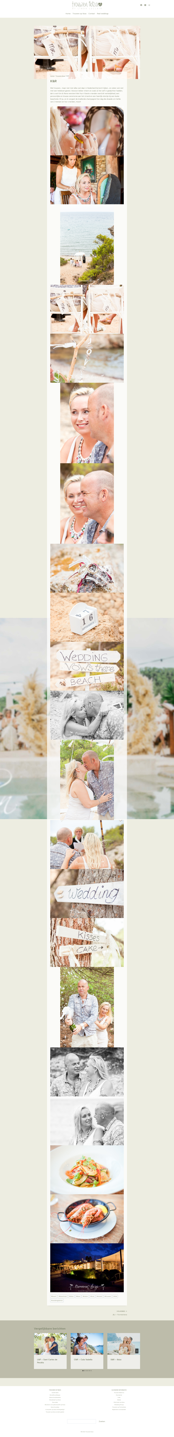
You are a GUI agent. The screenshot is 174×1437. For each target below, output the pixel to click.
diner (71, 1296)
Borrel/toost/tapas (55, 1395)
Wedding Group (119, 1404)
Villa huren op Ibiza (119, 1402)
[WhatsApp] (149, 5)
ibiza (78, 1296)
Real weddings (102, 14)
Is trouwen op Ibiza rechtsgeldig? (55, 1409)
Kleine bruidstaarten (55, 1397)
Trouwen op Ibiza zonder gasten (55, 1412)
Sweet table (55, 1392)
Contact (91, 14)
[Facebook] (141, 5)
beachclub (63, 1296)
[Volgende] (136, 1351)
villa (115, 1296)
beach (53, 1296)
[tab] (82, 1370)
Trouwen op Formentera (119, 1407)
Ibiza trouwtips (55, 1407)
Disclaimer (119, 1395)
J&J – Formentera (119, 1313)
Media (119, 1400)
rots (92, 1296)
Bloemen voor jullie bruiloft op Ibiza (55, 1404)
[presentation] (50, 1344)
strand (99, 1296)
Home (68, 14)
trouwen (108, 1296)
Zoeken (102, 1421)
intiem (85, 1296)
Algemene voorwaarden (119, 1409)
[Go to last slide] (37, 1351)
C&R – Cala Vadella (83, 1359)
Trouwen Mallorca (119, 1392)
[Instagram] (145, 5)
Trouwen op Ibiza (79, 14)
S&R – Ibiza (116, 1359)
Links (119, 1397)
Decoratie (55, 1402)
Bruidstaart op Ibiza (55, 1400)
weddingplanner (57, 1300)
